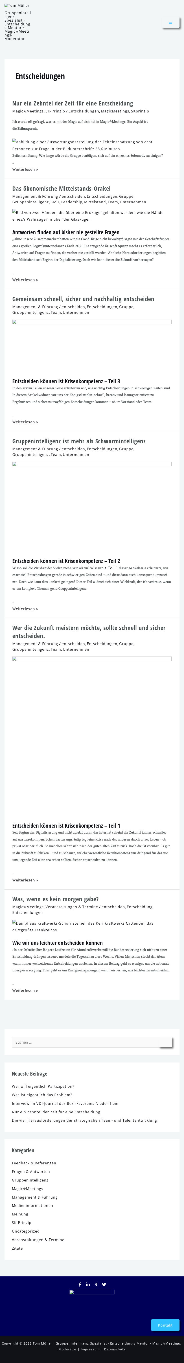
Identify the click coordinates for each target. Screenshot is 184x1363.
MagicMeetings (115, 111)
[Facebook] (80, 1284)
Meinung (20, 1214)
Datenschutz (114, 1349)
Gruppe (126, 196)
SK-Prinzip (55, 111)
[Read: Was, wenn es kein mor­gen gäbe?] (92, 926)
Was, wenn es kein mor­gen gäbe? (55, 899)
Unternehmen (133, 201)
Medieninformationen (32, 1205)
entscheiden (73, 196)
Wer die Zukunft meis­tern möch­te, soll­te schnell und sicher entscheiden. (89, 631)
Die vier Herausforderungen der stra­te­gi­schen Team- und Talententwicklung (84, 1120)
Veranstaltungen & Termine (72, 906)
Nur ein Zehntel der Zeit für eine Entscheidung (72, 103)
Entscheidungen (84, 111)
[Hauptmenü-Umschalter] (171, 22)
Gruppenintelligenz (30, 201)
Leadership (71, 201)
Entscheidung (140, 906)
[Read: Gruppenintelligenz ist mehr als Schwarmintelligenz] (92, 506)
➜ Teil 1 (111, 567)
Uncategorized (26, 1231)
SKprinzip (140, 111)
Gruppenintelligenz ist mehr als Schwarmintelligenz (79, 441)
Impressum (90, 1349)
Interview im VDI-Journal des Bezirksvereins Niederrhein (65, 1103)
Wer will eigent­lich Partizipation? (43, 1086)
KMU (55, 201)
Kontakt (165, 1325)
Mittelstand (95, 201)
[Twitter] (104, 1284)
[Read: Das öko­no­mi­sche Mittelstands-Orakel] (92, 215)
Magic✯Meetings (28, 111)
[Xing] (96, 1284)
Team (113, 201)
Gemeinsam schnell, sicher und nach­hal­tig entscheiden (83, 299)
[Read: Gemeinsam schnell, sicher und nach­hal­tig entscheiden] (92, 345)
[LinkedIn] (88, 1284)
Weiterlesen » (25, 169)
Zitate (17, 1248)
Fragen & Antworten (31, 1171)
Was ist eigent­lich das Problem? (42, 1094)
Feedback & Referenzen (34, 1163)
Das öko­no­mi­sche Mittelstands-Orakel (61, 188)
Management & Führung (35, 196)
